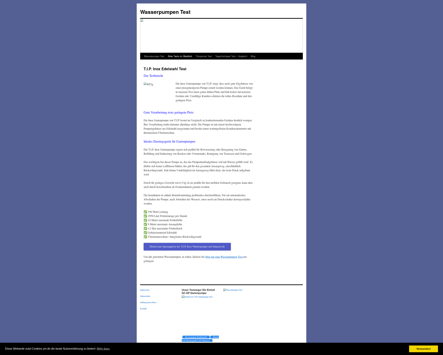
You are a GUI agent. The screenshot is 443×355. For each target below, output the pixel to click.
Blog (253, 56)
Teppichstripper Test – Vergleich (231, 56)
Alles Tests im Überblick (180, 56)
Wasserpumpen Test (165, 11)
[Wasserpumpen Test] (232, 289)
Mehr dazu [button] (103, 348)
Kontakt (143, 308)
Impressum (144, 289)
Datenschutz (145, 296)
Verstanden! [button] (424, 348)
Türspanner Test (204, 56)
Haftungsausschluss (148, 302)
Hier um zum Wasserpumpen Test (224, 256)
